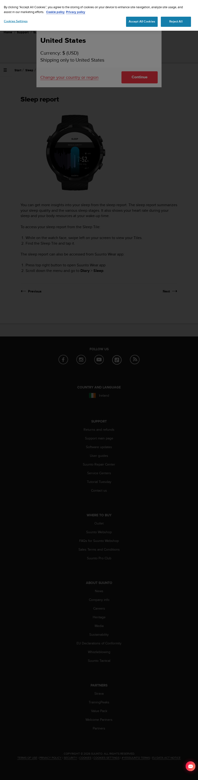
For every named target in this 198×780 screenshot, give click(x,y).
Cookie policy (55, 12)
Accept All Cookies (142, 21)
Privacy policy (75, 12)
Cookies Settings (16, 21)
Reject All (175, 21)
